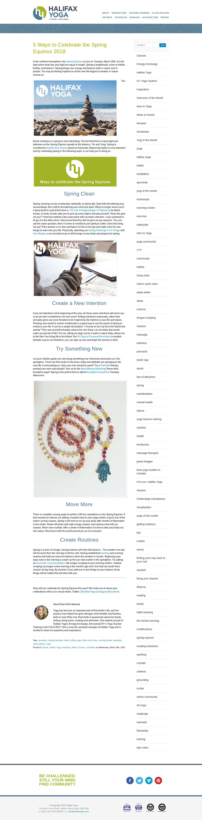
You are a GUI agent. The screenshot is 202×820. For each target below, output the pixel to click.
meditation (143, 174)
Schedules (121, 17)
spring (140, 385)
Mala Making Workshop (93, 368)
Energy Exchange (147, 64)
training (141, 739)
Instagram (102, 591)
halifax (140, 267)
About (105, 13)
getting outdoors (146, 524)
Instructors (119, 13)
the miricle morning (148, 620)
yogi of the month (147, 190)
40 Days (141, 705)
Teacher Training (139, 13)
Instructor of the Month (150, 97)
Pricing (164, 17)
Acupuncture (150, 17)
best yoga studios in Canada (148, 471)
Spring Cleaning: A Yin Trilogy (104, 230)
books (140, 603)
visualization (144, 507)
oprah (140, 368)
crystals (141, 663)
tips (139, 532)
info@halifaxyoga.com (78, 811)
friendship (142, 730)
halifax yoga (76, 640)
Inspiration (66, 647)
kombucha (143, 444)
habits (66, 640)
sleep (140, 300)
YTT (139, 250)
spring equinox (39, 644)
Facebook (114, 591)
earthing (141, 654)
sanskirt (141, 570)
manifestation (144, 393)
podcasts (142, 351)
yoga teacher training (149, 419)
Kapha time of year (57, 148)
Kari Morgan (39, 233)
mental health (145, 402)
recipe (140, 688)
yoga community (146, 241)
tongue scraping (146, 317)
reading (141, 595)
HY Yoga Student (147, 81)
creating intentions (55, 640)
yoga (49, 644)
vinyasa (141, 490)
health (140, 436)
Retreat (107, 17)
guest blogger (145, 461)
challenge (142, 713)
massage (142, 334)
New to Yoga (144, 106)
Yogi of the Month (147, 140)
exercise (142, 216)
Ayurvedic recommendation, (50, 563)
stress (140, 549)
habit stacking (145, 612)
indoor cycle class (90, 640)
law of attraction (146, 376)
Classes (45, 647)
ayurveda (42, 640)
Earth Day (142, 360)
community (143, 258)
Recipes (141, 123)
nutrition (141, 427)
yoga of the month (147, 515)
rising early (143, 275)
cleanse (141, 326)
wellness (142, 343)
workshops (143, 199)
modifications (144, 629)
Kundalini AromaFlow (98, 372)
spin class (142, 747)
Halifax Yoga (55, 647)
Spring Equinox (74, 61)
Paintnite (105, 365)
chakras (141, 671)
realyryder (117, 640)
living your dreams (147, 578)
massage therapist (147, 453)
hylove (140, 410)
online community (147, 696)
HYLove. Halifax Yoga (149, 481)
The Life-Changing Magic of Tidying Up (89, 210)
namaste (142, 722)
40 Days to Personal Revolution (94, 336)
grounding (142, 679)
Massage (135, 17)
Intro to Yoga (144, 233)
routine (141, 541)
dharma (141, 586)
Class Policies (160, 13)
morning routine (105, 640)
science (141, 309)
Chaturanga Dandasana (151, 498)
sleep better (144, 292)
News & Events (78, 647)
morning (104, 553)
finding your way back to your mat (151, 560)
